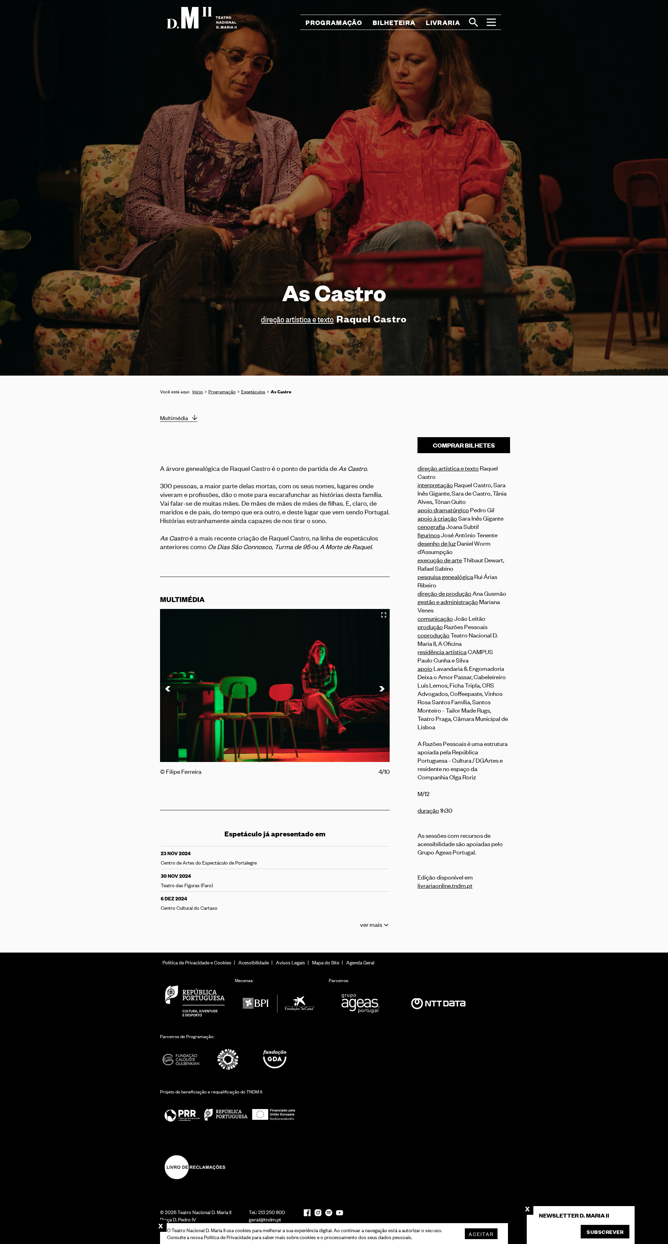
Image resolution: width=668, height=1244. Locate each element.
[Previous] (168, 688)
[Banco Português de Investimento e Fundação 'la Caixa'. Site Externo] (278, 1003)
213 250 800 (271, 1211)
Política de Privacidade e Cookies (196, 962)
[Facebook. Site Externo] (307, 1212)
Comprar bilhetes (464, 445)
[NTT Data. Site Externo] (438, 1003)
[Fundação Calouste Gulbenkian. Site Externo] (181, 1059)
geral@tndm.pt (265, 1219)
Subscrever (605, 1231)
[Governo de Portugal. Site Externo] (195, 1000)
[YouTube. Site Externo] (339, 1213)
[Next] (380, 688)
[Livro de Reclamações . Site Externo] (195, 1167)
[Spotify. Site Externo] (328, 1212)
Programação (222, 391)
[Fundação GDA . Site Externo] (275, 1059)
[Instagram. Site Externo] (318, 1212)
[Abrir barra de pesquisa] (474, 22)
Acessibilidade (253, 962)
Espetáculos (253, 391)
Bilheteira (394, 22)
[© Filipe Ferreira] (275, 685)
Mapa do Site (325, 962)
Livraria (443, 22)
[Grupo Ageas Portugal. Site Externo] (363, 1003)
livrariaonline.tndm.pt (445, 885)
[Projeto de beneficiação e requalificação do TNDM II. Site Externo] (229, 1115)
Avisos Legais (290, 962)
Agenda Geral (360, 962)
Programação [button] (333, 22)
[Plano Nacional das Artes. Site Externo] (228, 1059)
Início (197, 391)
